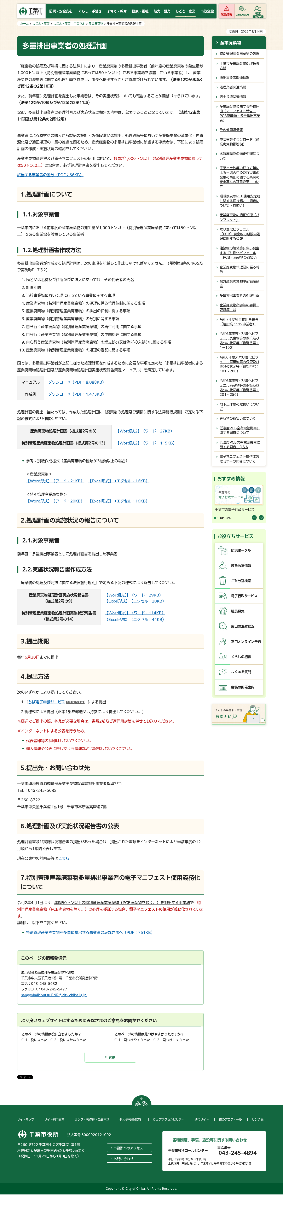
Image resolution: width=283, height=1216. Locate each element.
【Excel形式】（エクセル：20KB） (135, 601)
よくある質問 (241, 672)
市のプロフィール (230, 1119)
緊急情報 (226, 14)
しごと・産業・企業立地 (69, 23)
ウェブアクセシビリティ (168, 1119)
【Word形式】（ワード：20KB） (55, 501)
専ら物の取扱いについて (238, 418)
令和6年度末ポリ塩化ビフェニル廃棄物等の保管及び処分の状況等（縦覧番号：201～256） (239, 387)
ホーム (24, 23)
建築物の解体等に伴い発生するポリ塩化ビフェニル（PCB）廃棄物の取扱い (239, 252)
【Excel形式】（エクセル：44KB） (135, 619)
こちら (63, 858)
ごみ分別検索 (241, 580)
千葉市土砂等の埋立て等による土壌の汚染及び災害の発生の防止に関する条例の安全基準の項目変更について (239, 177)
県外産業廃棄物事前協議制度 (239, 283)
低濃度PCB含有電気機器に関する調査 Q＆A (240, 445)
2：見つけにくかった (173, 1040)
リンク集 (258, 1119)
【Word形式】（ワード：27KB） (145, 431)
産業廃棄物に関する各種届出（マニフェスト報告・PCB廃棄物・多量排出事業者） (240, 113)
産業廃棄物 (96, 23)
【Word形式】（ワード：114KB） (135, 613)
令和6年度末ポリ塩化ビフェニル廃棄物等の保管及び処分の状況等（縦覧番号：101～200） (239, 364)
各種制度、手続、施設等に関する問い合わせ (210, 1140)
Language (242, 14)
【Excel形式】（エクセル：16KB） (118, 481)
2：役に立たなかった (70, 1040)
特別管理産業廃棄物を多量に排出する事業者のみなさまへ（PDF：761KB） (90, 932)
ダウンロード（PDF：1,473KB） (77, 394)
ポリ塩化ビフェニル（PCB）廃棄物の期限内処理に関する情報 (240, 234)
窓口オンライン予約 (246, 641)
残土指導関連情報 (233, 96)
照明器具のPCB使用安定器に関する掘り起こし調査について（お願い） (240, 200)
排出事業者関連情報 (234, 77)
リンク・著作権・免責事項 (92, 1119)
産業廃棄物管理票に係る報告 (239, 269)
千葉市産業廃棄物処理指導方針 (239, 66)
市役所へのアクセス (128, 1148)
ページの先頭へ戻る (141, 1103)
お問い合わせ (123, 1158)
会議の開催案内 (242, 687)
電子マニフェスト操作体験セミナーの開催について (239, 459)
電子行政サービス (244, 596)
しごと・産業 (41, 23)
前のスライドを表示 (254, 517)
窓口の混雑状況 (242, 626)
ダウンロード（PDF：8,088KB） (77, 382)
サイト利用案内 (54, 1119)
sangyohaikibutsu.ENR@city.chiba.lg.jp (54, 995)
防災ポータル (241, 550)
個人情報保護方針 (131, 1119)
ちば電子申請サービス (56, 702)
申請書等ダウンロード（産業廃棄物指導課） (239, 142)
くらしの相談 (241, 656)
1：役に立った (36, 1040)
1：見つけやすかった (134, 1040)
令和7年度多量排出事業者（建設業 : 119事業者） (239, 322)
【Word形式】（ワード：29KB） (134, 595)
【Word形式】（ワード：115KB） (146, 443)
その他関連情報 (231, 130)
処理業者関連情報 (233, 87)
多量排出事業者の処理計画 (239, 295)
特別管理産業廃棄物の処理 (239, 53)
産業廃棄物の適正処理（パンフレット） (239, 217)
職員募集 (237, 611)
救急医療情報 (241, 565)
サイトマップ (25, 1119)
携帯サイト (202, 1119)
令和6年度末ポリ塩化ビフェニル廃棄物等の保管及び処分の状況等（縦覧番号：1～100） (239, 340)
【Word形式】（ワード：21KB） (55, 481)
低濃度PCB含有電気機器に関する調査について (240, 430)
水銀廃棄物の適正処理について (239, 156)
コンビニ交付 (225, 509)
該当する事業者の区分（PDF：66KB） (50, 175)
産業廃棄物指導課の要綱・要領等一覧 (239, 307)
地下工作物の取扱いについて (239, 407)
